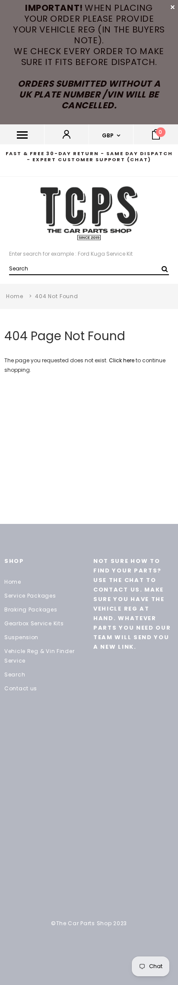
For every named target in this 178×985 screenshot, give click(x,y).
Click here (122, 360)
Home (14, 296)
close (173, 7)
